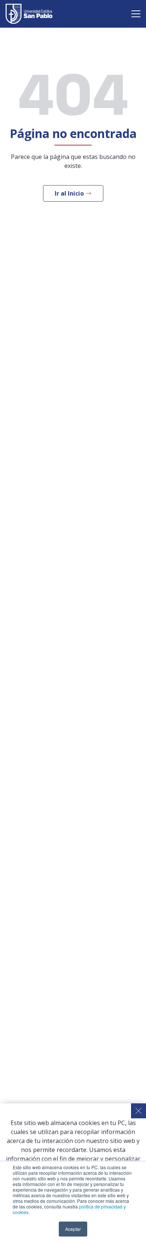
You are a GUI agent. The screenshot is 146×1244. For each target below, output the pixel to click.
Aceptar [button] (73, 1229)
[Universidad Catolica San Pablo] (29, 14)
